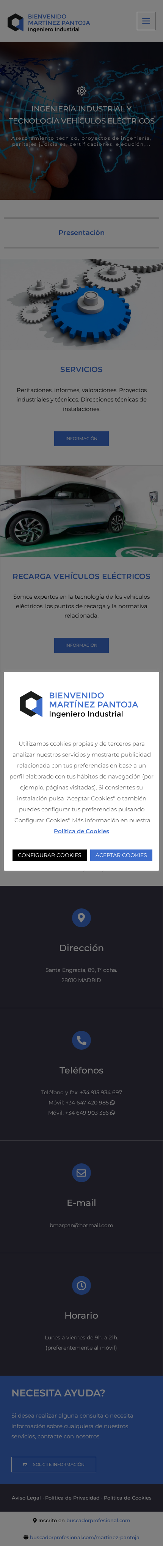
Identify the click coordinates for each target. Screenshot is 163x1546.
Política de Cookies (81, 831)
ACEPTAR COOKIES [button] (121, 855)
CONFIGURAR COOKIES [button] (50, 855)
